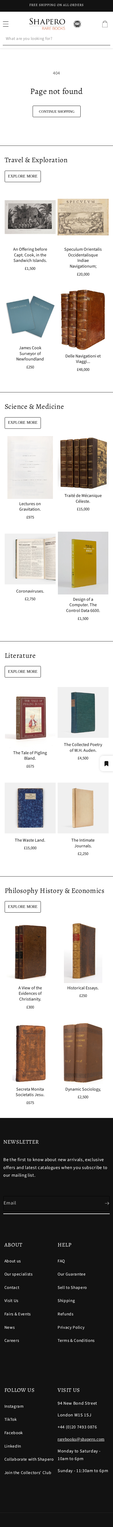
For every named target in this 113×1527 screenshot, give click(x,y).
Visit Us (11, 1301)
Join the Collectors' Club (28, 1473)
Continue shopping (56, 112)
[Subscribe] (102, 1203)
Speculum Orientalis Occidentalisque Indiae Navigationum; (83, 257)
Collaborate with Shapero (29, 1459)
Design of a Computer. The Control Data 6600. (83, 605)
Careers (11, 1340)
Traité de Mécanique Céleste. (83, 498)
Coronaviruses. (30, 591)
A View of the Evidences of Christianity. (30, 993)
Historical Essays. (83, 988)
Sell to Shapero (72, 1288)
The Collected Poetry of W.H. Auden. (83, 747)
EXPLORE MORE (23, 176)
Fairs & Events (17, 1314)
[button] (104, 24)
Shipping (66, 1301)
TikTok (10, 1419)
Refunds (66, 1314)
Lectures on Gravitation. (30, 507)
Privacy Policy (71, 1327)
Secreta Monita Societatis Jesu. (30, 1092)
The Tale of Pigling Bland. (30, 756)
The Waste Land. (30, 840)
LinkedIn (12, 1446)
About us (12, 1261)
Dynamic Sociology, (83, 1089)
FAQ (61, 1261)
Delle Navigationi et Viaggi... (83, 359)
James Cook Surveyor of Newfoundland (30, 353)
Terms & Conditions (76, 1340)
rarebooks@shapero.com (81, 1439)
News (9, 1327)
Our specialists (18, 1274)
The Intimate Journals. (83, 843)
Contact (11, 1288)
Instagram (14, 1406)
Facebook (13, 1433)
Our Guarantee (72, 1274)
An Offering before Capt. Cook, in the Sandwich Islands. (30, 254)
